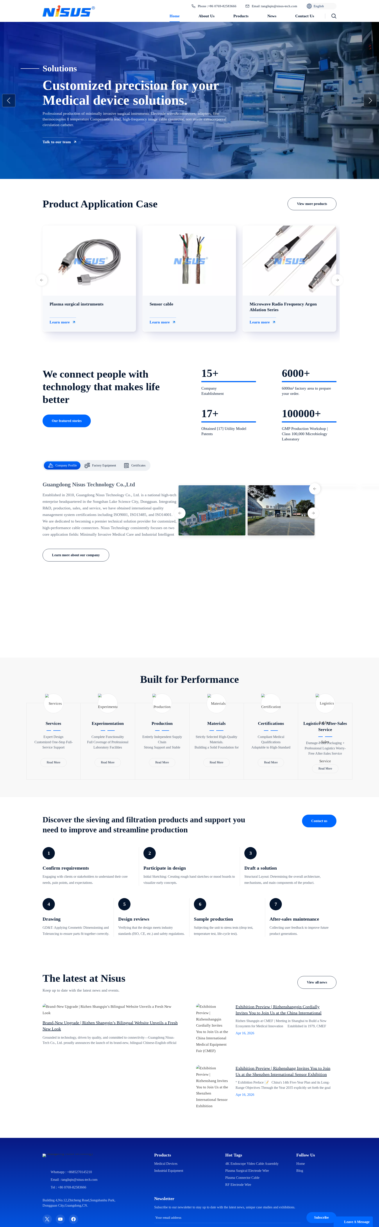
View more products (312, 204)
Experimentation (108, 723)
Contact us (304, 16)
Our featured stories (67, 421)
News (271, 16)
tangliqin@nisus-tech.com (279, 6)
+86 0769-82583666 (222, 6)
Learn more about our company (76, 555)
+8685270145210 (79, 1172)
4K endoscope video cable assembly (252, 1163)
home (300, 1163)
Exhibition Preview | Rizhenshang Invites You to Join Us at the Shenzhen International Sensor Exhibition (283, 1071)
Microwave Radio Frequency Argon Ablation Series (283, 307)
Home (175, 16)
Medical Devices (165, 1163)
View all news (317, 982)
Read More (53, 762)
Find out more (221, 640)
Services (53, 723)
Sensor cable (161, 304)
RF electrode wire (238, 1184)
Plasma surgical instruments (77, 304)
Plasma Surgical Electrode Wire (247, 1170)
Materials (216, 723)
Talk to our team (57, 142)
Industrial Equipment (168, 1170)
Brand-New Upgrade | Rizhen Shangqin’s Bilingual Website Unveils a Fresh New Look (110, 1025)
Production (162, 723)
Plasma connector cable (242, 1177)
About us (206, 16)
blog (299, 1170)
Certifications (271, 723)
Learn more (60, 322)
